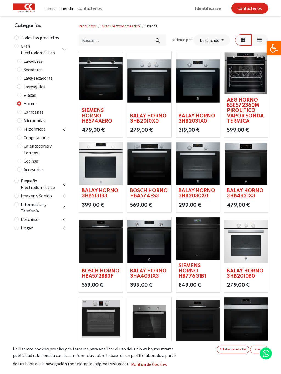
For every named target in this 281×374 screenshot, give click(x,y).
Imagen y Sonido (36, 195)
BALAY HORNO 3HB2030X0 (197, 193)
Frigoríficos (34, 129)
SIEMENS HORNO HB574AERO (97, 115)
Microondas (34, 120)
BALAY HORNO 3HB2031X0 (197, 119)
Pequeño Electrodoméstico (38, 184)
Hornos (31, 103)
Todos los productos (40, 37)
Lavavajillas (34, 86)
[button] (211, 39)
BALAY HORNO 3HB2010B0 (245, 274)
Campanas (33, 112)
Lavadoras (33, 61)
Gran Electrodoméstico (38, 49)
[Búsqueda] (157, 39)
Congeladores (37, 137)
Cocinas (31, 161)
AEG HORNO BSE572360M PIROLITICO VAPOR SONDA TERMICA (245, 111)
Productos (87, 26)
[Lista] (259, 39)
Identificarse (208, 8)
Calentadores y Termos (38, 149)
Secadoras (33, 69)
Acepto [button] (259, 349)
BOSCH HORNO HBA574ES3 (149, 193)
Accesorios (34, 169)
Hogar (27, 228)
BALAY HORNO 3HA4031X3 (148, 274)
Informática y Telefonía (33, 208)
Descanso (30, 219)
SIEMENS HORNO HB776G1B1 (192, 271)
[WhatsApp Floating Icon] (266, 353)
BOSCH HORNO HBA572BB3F (100, 274)
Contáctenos (249, 8)
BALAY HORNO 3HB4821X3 (245, 193)
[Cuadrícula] (243, 39)
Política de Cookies (149, 364)
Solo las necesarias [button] (233, 349)
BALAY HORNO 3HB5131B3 (100, 193)
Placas (30, 95)
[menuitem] (50, 8)
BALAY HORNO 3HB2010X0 (148, 119)
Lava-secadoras (38, 78)
